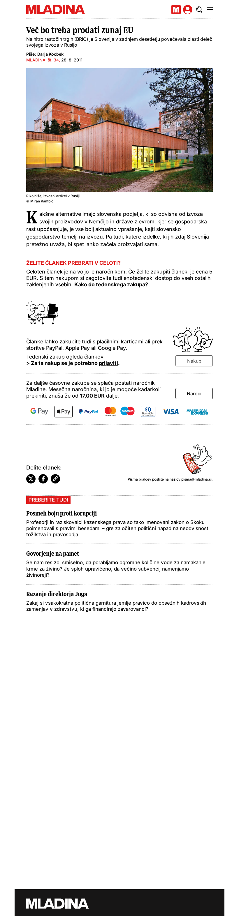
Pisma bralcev (139, 479)
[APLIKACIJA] (176, 9)
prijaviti (108, 363)
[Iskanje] (199, 9)
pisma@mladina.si (196, 479)
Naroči (194, 393)
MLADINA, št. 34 (42, 59)
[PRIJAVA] (187, 9)
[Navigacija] (210, 10)
